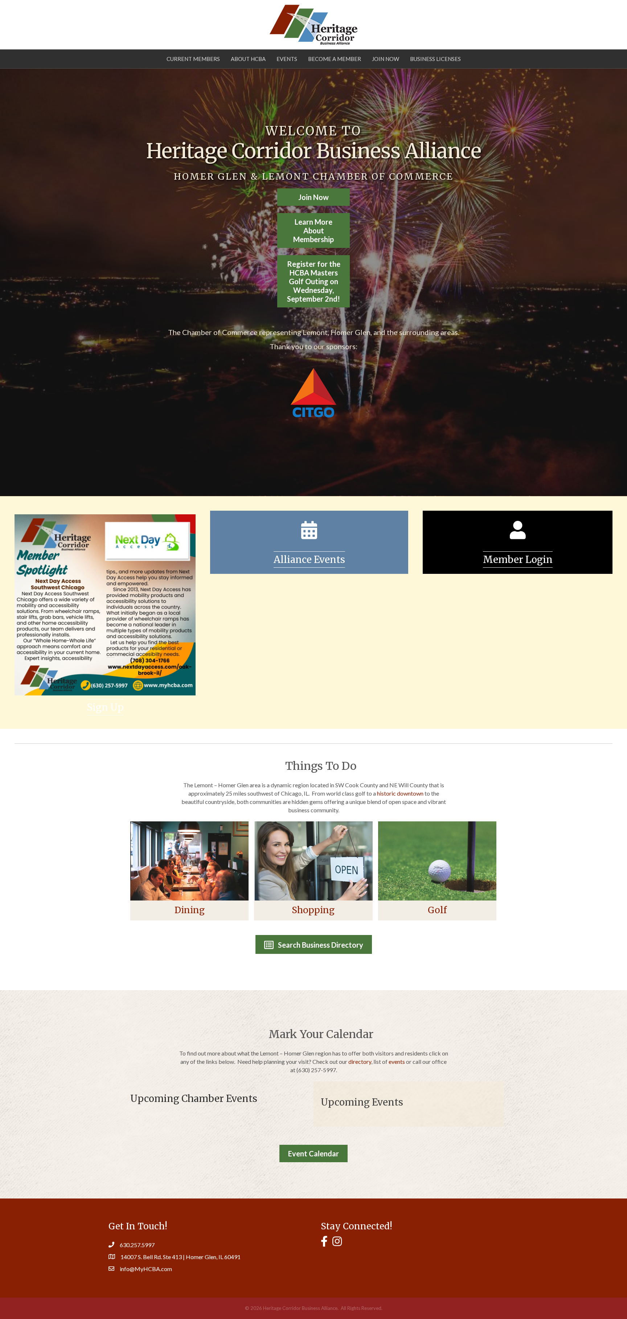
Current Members (193, 59)
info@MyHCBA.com (146, 1268)
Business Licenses (435, 59)
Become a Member (334, 59)
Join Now (385, 59)
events (397, 1061)
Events (286, 59)
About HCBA (248, 59)
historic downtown (400, 793)
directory (359, 1061)
